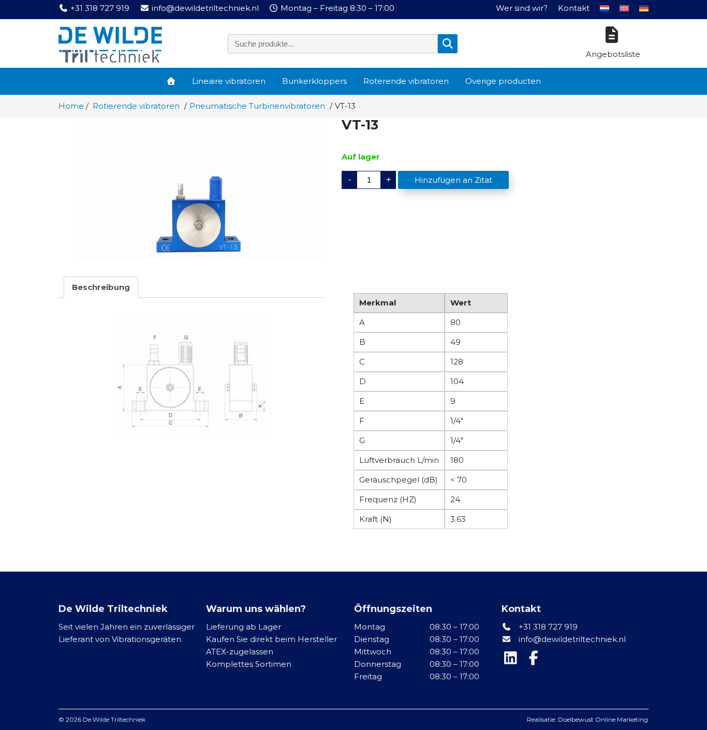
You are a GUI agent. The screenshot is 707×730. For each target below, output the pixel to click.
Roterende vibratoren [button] (406, 81)
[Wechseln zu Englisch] (624, 8)
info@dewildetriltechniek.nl (572, 639)
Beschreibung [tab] (101, 287)
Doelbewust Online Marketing (603, 719)
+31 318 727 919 (547, 627)
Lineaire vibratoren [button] (229, 81)
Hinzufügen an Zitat (453, 180)
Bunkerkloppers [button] (314, 81)
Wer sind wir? (522, 8)
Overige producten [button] (503, 81)
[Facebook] (534, 660)
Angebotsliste (613, 54)
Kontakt (574, 8)
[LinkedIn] (513, 660)
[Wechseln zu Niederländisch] (604, 8)
